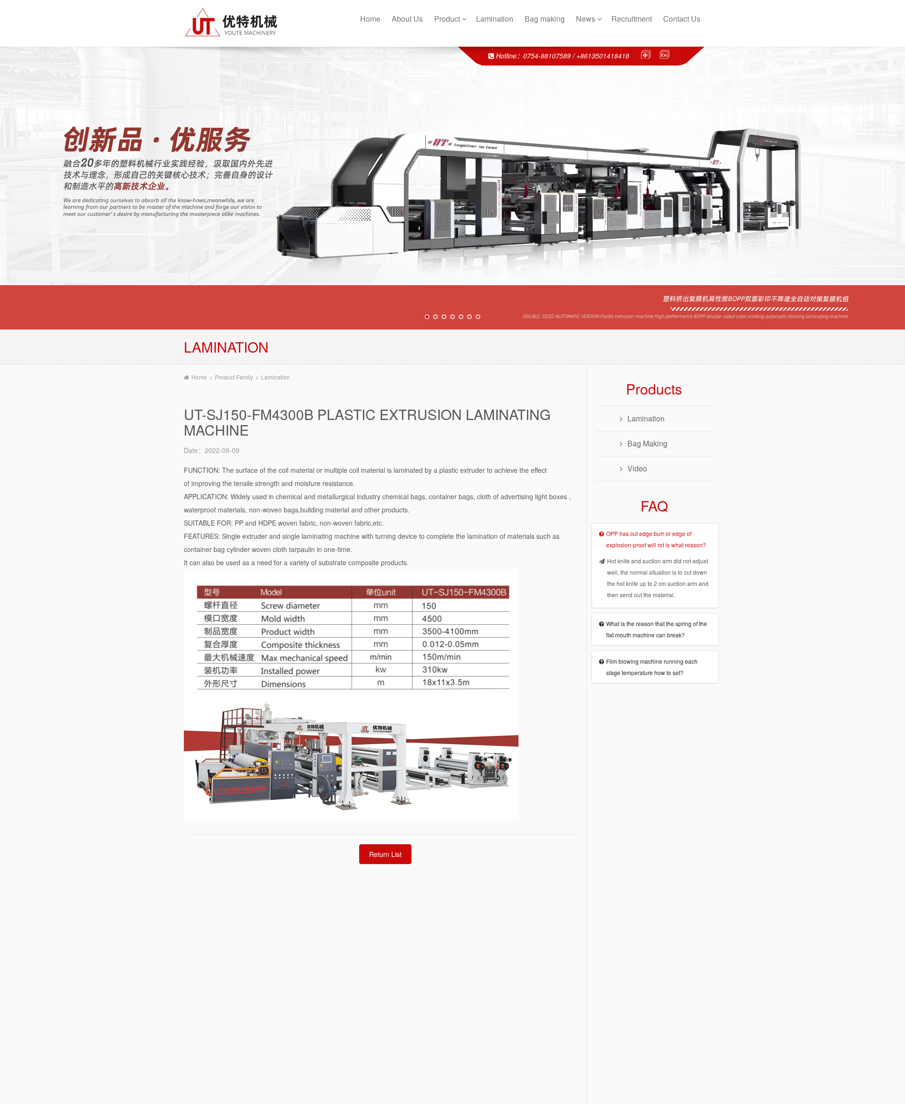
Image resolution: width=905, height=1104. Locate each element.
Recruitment (632, 18)
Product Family (234, 377)
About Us (408, 18)
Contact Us (682, 18)
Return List (385, 854)
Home (371, 18)
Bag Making (647, 443)
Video (637, 468)
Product (448, 18)
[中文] (648, 54)
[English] (662, 54)
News (586, 18)
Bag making (546, 18)
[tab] (655, 539)
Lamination (495, 18)
